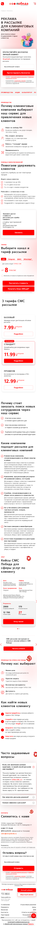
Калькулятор (27, 92)
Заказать (18, 232)
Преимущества (7, 92)
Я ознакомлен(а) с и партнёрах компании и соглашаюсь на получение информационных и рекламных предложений (20, 82)
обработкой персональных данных (16, 924)
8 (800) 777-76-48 (2, 3)
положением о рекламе (19, 80)
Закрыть (18, 491)
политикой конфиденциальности (19, 77)
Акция (17, 92)
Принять (31, 924)
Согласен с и (20, 77)
